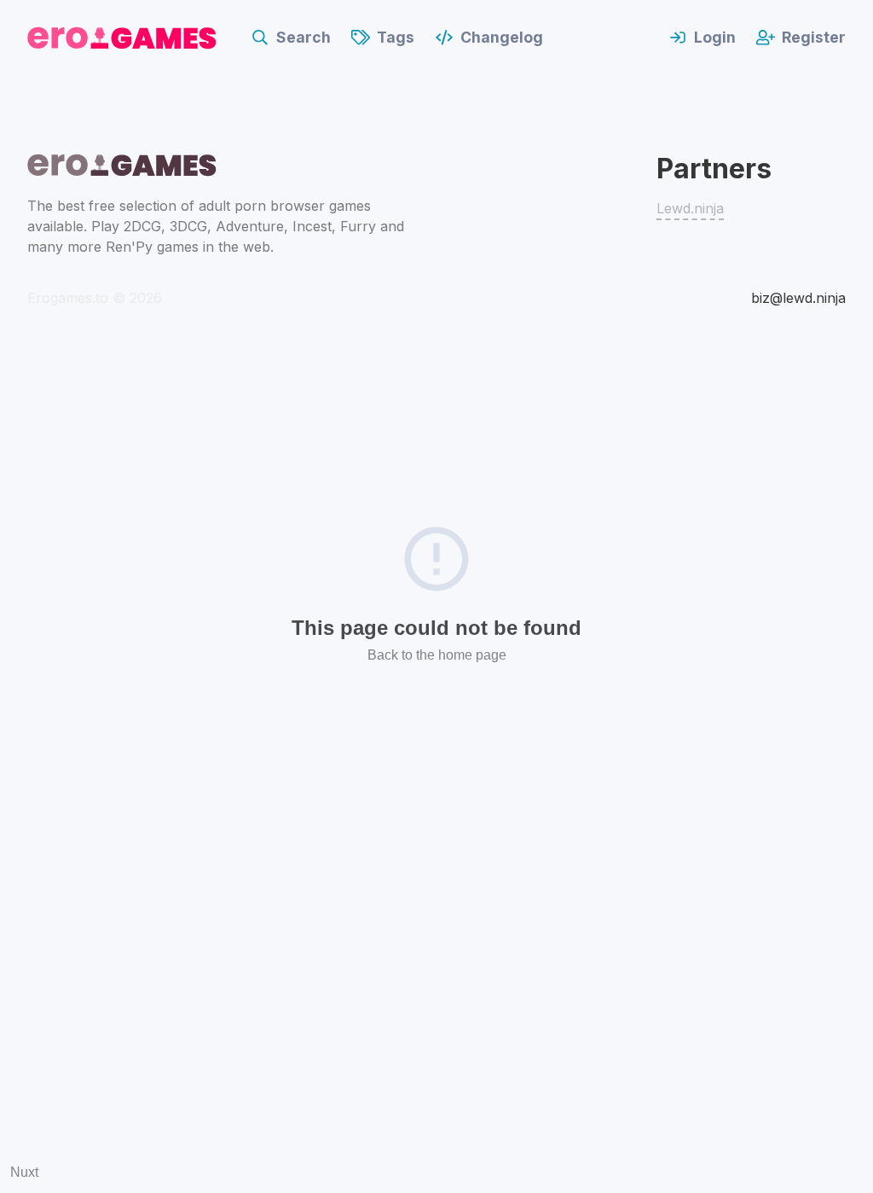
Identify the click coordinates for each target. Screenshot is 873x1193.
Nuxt (24, 1172)
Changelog (501, 37)
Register (814, 37)
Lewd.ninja (690, 208)
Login (715, 37)
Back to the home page (436, 655)
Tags (395, 37)
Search (303, 37)
